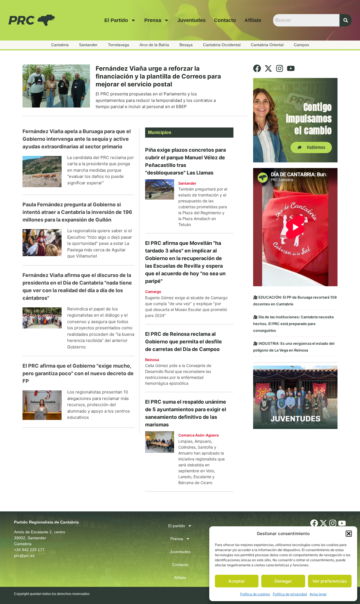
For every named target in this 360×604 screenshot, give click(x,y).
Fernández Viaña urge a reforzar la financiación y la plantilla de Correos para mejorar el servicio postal (158, 76)
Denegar (283, 581)
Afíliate (252, 20)
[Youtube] (291, 68)
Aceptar (236, 581)
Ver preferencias (329, 581)
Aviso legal (318, 594)
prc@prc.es (24, 555)
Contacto (225, 20)
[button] (349, 533)
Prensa (152, 20)
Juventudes (191, 20)
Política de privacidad (290, 594)
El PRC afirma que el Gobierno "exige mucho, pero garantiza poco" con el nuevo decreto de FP (78, 373)
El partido (116, 20)
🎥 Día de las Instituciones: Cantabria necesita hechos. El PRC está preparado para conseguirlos (293, 324)
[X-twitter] (268, 68)
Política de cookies (255, 594)
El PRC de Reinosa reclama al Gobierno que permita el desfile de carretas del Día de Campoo (183, 341)
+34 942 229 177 (29, 549)
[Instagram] (280, 68)
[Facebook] (257, 68)
